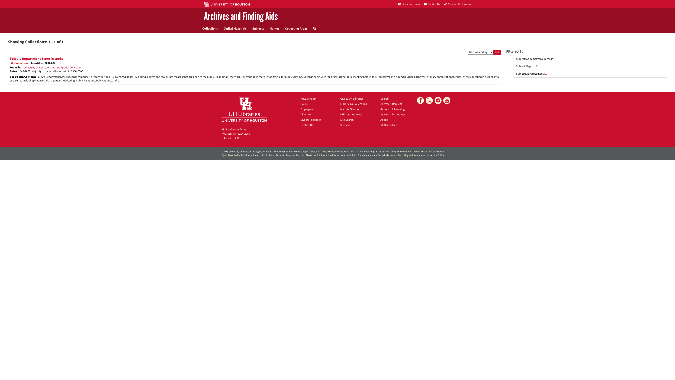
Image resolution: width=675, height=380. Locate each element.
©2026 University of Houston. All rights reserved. (246, 151)
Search (384, 99)
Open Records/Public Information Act (241, 155)
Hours (304, 104)
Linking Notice (420, 151)
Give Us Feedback (310, 120)
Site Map (345, 125)
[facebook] (420, 100)
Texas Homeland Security (334, 151)
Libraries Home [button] (411, 4)
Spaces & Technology (392, 114)
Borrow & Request (391, 104)
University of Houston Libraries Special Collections (53, 67)
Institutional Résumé (273, 155)
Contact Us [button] (434, 4)
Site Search (347, 120)
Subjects (258, 28)
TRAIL (352, 151)
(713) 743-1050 (230, 138)
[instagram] (438, 100)
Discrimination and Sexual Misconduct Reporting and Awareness (391, 155)
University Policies (435, 155)
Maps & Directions (351, 109)
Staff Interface (388, 125)
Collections (210, 28)
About (384, 120)
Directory (305, 114)
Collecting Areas (296, 28)
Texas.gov (314, 151)
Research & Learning (392, 109)
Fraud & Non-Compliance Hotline (393, 151)
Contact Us (306, 125)
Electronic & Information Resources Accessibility (331, 155)
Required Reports (295, 155)
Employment (307, 109)
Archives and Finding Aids (241, 16)
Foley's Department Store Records (36, 58)
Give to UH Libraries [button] (459, 4)
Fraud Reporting (365, 151)
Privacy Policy (308, 99)
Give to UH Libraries (352, 99)
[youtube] (446, 100)
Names (274, 28)
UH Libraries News (351, 114)
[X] (429, 100)
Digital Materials (235, 28)
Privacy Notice (436, 151)
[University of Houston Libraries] (244, 109)
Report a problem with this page (291, 151)
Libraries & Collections (353, 104)
